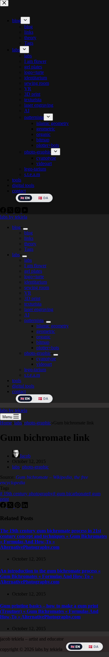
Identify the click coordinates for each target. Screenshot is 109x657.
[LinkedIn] (25, 506)
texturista (32, 303)
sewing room (36, 287)
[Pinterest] (18, 506)
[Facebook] (3, 506)
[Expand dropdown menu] (25, 229)
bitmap (42, 342)
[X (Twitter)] (11, 506)
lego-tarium (35, 369)
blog (16, 227)
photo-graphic (37, 353)
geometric (45, 331)
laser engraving (38, 309)
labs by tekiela (13, 217)
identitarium (35, 282)
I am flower (35, 265)
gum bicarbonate (70, 493)
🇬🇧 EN (25, 398)
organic (43, 336)
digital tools (23, 386)
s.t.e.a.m (32, 375)
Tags (28, 249)
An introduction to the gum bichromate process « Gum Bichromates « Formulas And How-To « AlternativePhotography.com (50, 576)
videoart (44, 364)
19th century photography (26, 493)
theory (30, 243)
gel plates (33, 271)
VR (27, 293)
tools (16, 380)
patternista (34, 320)
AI (26, 314)
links (28, 238)
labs (16, 254)
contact (19, 391)
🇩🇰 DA (43, 398)
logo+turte (34, 276)
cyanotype (46, 358)
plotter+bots (47, 347)
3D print (32, 298)
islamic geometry (52, 325)
